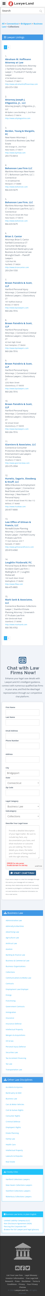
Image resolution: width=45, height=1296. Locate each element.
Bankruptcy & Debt (14, 1093)
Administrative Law (14, 920)
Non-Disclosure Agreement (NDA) (18, 1223)
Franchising (11, 1001)
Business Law (15, 913)
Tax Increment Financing (16, 1058)
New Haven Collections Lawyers (19, 1185)
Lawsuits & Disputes (14, 1156)
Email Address (12, 731)
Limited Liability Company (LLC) (17, 1220)
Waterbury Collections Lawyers (19, 1196)
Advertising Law (12, 932)
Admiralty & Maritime (15, 926)
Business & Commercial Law (17, 960)
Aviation (9, 949)
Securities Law (12, 1052)
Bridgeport (26, 23)
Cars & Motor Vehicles (15, 1104)
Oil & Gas (10, 1041)
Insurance (10, 1018)
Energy (9, 995)
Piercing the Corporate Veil (15, 1226)
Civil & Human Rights (14, 1110)
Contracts (10, 983)
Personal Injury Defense (16, 1046)
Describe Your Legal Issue (17, 823)
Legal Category (12, 801)
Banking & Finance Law (15, 955)
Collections (10, 972)
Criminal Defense (13, 1121)
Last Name (10, 717)
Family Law (10, 1139)
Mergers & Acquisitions (15, 1035)
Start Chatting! (23, 872)
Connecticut (13, 23)
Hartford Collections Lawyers (18, 1179)
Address (9, 754)
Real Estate (10, 1162)
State (8, 777)
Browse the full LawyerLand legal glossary (21, 1229)
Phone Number (12, 740)
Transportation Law (14, 1069)
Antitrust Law (11, 943)
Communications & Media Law (18, 978)
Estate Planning (12, 1133)
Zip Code (9, 787)
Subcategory (11, 811)
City (7, 768)
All (3, 23)
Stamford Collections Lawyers (18, 1191)
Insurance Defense (14, 1024)
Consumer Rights (13, 1116)
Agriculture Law (12, 937)
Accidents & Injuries (14, 1087)
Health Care (11, 1144)
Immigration (11, 1012)
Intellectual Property (14, 1029)
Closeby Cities (12, 1172)
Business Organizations (16, 966)
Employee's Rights (13, 1127)
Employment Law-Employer (17, 989)
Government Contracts (15, 1006)
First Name (10, 707)
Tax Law (9, 1064)
